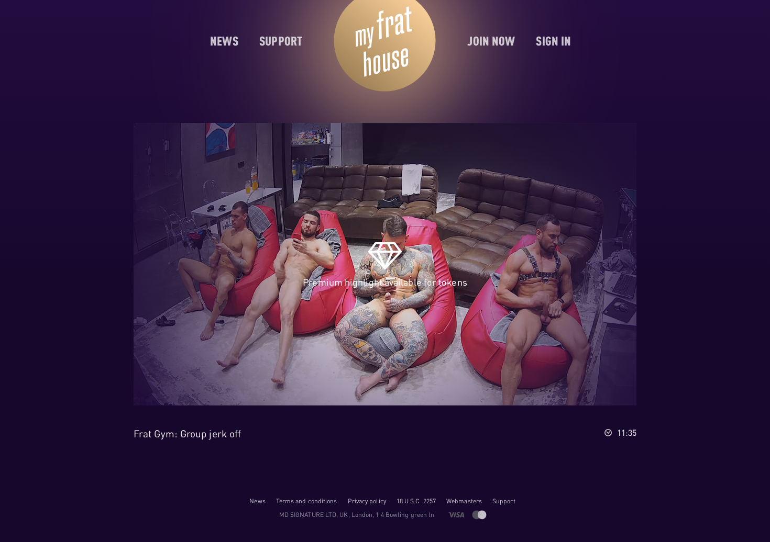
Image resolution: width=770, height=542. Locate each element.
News (257, 501)
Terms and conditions (306, 501)
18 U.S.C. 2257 (416, 501)
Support (503, 501)
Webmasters (464, 501)
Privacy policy (367, 501)
